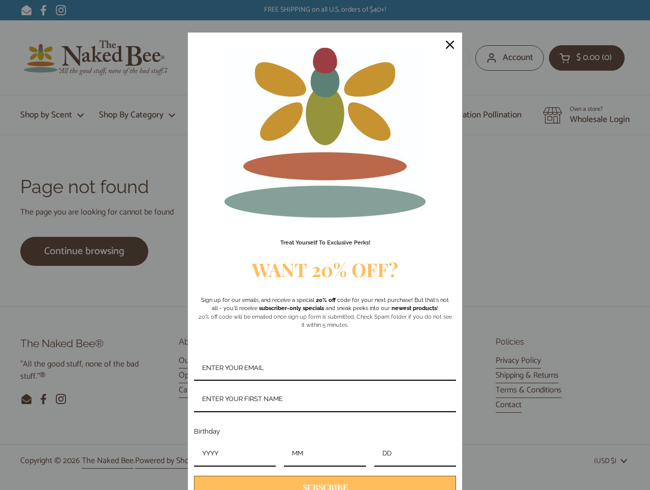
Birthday (207, 431)
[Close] (450, 45)
